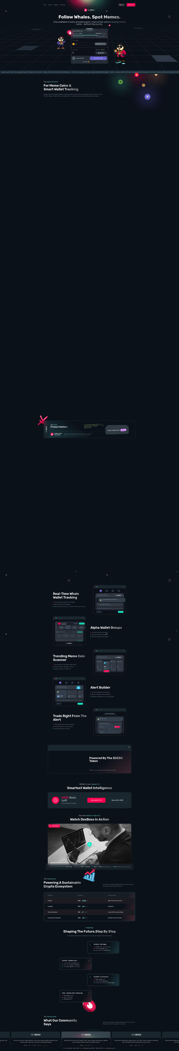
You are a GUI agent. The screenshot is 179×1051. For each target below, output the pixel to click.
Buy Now (132, 4)
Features (50, 4)
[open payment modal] (104, 44)
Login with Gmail (80, 58)
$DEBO (102, 53)
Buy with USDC (117, 800)
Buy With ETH (96, 800)
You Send (76, 40)
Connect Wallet (99, 58)
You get (75, 49)
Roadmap (56, 4)
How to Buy (62, 4)
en (121, 5)
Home (45, 4)
